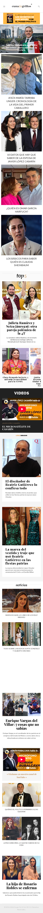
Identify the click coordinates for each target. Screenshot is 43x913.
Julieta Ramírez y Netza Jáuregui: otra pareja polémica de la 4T (21, 328)
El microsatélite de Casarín (16, 428)
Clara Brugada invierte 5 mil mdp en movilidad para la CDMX (15, 379)
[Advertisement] (19, 670)
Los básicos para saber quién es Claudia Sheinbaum (21, 262)
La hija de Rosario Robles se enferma (21, 886)
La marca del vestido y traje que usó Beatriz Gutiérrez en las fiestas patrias (19, 556)
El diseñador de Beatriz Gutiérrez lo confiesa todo (21, 484)
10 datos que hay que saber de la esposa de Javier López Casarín (21, 158)
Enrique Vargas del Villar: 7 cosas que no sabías (21, 724)
